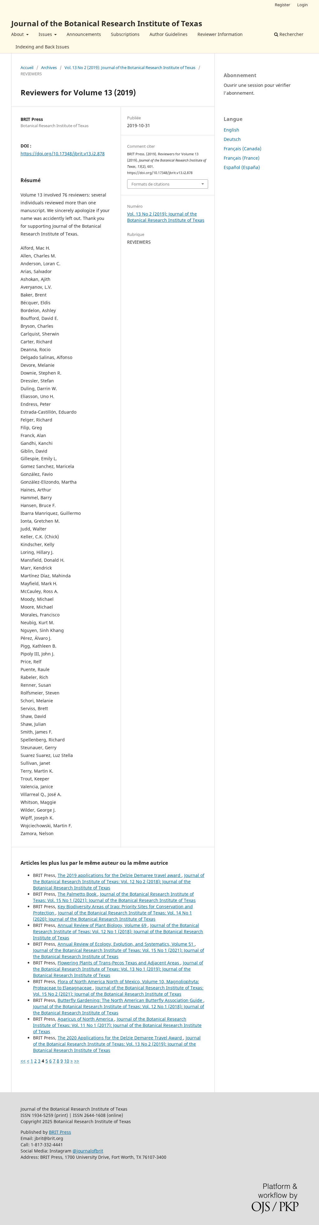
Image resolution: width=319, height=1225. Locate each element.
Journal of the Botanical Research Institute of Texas (106, 23)
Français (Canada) (242, 149)
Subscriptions (125, 34)
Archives (49, 67)
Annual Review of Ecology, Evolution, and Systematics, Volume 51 (126, 944)
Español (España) (242, 167)
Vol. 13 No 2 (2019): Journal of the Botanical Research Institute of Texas (129, 67)
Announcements (84, 34)
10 (66, 1061)
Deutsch (232, 139)
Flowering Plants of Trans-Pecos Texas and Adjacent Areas (119, 963)
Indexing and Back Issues (42, 47)
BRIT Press (60, 1132)
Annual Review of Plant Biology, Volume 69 (103, 925)
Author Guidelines (169, 34)
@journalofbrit (88, 1151)
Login (302, 4)
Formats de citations (150, 184)
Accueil (27, 67)
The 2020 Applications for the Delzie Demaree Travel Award (120, 1038)
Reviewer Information (220, 34)
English (231, 130)
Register (282, 4)
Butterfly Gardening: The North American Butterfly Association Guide (130, 1000)
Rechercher (290, 34)
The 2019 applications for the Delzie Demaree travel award (120, 875)
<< (23, 1061)
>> (76, 1061)
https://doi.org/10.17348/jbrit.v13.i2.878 (63, 154)
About (18, 34)
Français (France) (241, 158)
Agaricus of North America (86, 1019)
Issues (46, 34)
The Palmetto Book (78, 894)
